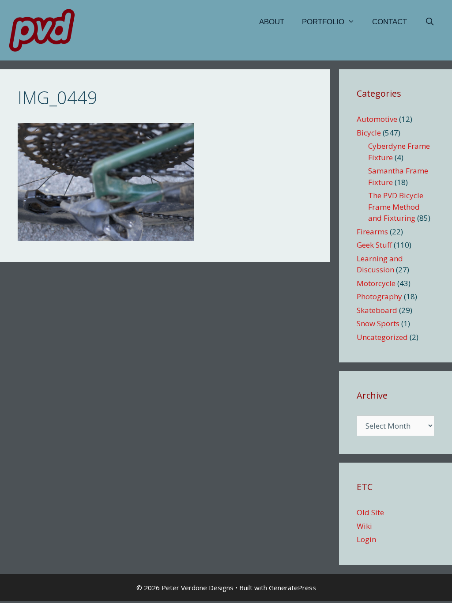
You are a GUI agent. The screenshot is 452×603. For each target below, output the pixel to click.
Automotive (377, 119)
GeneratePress (292, 587)
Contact (389, 22)
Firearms (372, 231)
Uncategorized (382, 337)
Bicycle (369, 133)
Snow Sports (378, 323)
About (271, 22)
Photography (379, 296)
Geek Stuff (374, 245)
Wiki (364, 526)
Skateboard (377, 310)
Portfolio (323, 22)
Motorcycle (376, 283)
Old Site (370, 512)
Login (366, 539)
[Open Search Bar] (429, 22)
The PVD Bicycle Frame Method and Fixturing (395, 206)
